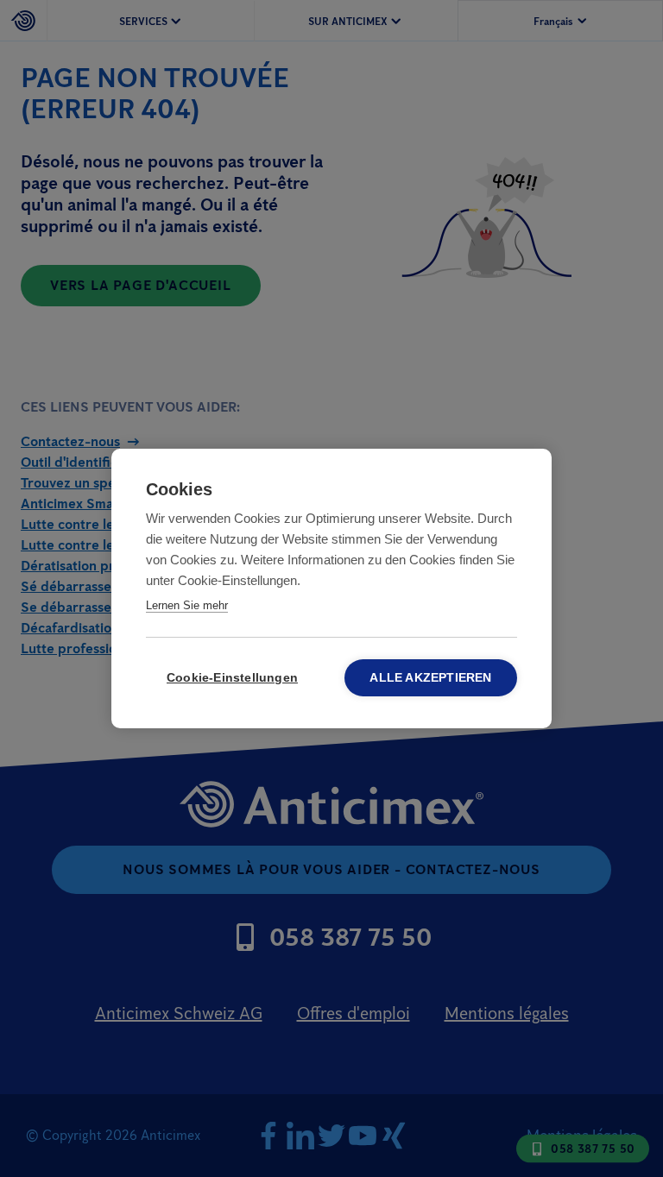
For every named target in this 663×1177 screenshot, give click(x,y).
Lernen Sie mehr (187, 605)
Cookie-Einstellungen (232, 677)
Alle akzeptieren (430, 677)
